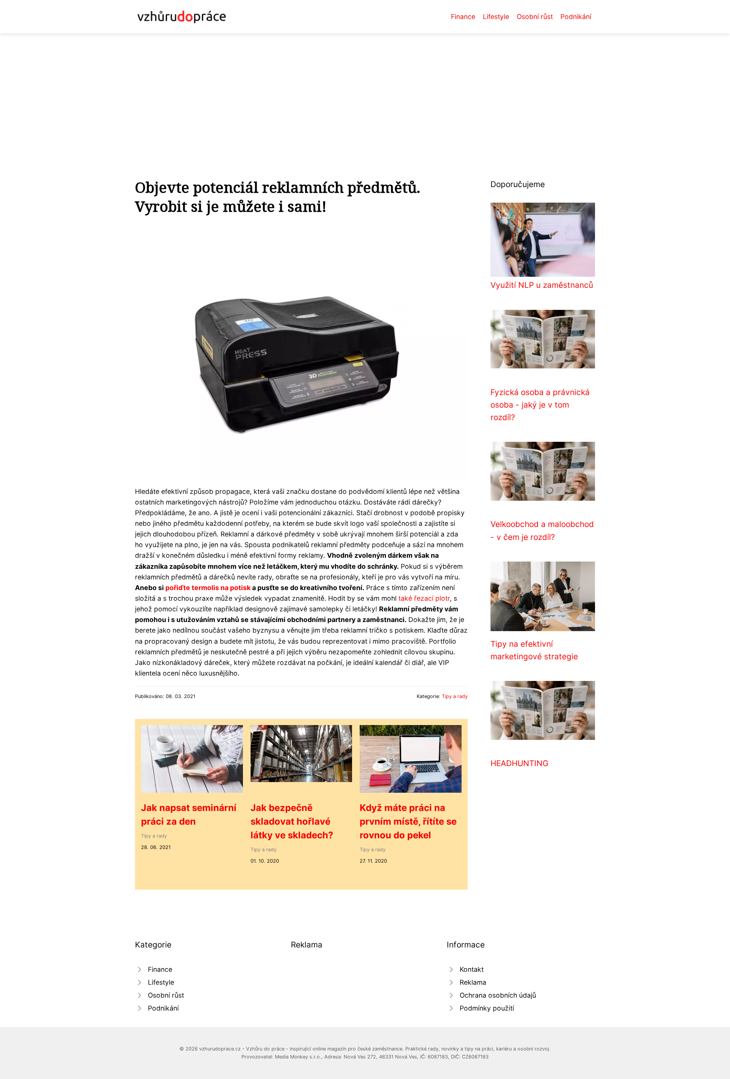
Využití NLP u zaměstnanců (541, 285)
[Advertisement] (365, 90)
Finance (463, 17)
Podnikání (575, 17)
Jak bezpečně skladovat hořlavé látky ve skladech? (292, 821)
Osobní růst (535, 17)
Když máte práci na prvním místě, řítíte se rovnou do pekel (408, 821)
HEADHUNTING (519, 763)
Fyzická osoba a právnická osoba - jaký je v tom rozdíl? (540, 404)
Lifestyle (496, 17)
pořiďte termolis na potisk (208, 588)
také (405, 598)
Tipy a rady (455, 696)
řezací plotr (432, 598)
